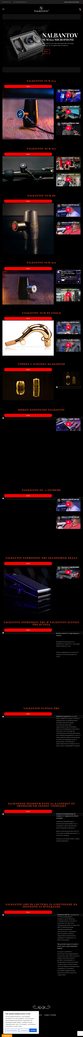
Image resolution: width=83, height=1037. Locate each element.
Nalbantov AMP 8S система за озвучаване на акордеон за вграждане (41, 905)
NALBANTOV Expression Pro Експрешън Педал (42, 558)
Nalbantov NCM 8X (41, 195)
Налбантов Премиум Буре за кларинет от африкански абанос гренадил (41, 804)
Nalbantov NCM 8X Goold (41, 313)
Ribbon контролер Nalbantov (41, 410)
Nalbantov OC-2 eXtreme (41, 490)
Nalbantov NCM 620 (41, 262)
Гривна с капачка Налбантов (41, 364)
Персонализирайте (12, 1030)
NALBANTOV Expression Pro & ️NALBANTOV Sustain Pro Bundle (41, 623)
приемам (33, 1030)
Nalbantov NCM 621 (41, 148)
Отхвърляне (24, 1030)
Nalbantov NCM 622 (41, 81)
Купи (46, 51)
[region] (21, 1022)
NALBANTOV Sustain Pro (41, 708)
